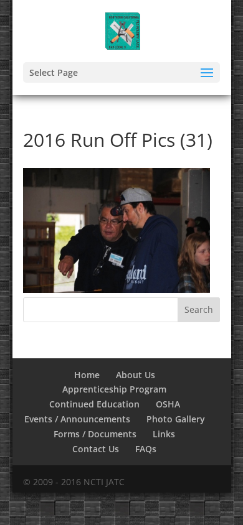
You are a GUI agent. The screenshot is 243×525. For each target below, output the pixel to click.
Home (87, 375)
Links (164, 434)
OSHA (168, 404)
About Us (135, 375)
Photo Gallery (175, 419)
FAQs (145, 449)
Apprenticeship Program (114, 389)
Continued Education (94, 404)
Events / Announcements (77, 419)
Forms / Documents (95, 434)
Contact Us (95, 449)
